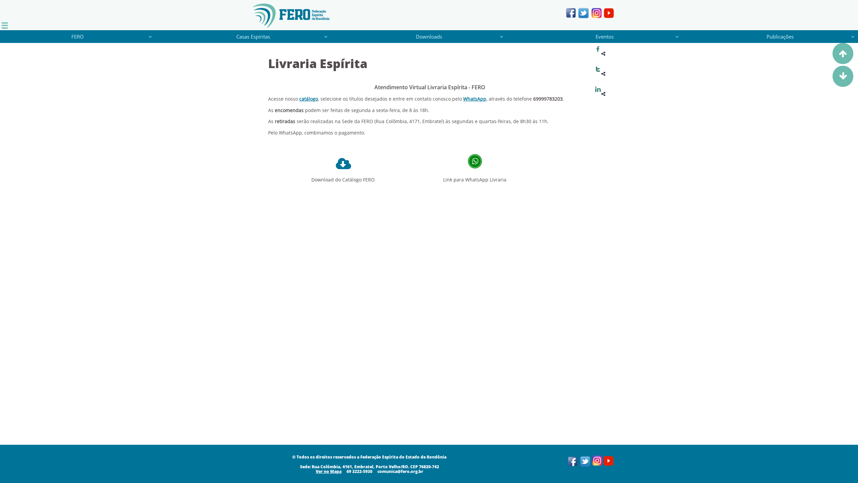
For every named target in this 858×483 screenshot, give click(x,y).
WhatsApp (474, 99)
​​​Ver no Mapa (329, 471)
